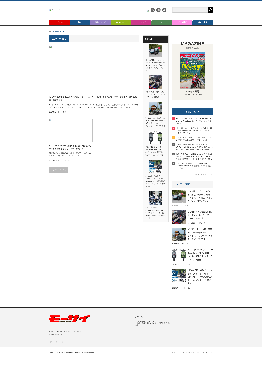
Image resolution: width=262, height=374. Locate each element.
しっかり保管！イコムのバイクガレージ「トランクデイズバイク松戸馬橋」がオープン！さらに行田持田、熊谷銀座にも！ (93, 98)
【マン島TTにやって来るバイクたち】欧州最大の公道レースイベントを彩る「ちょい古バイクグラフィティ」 (155, 65)
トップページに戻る (58, 170)
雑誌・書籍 (202, 22)
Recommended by (201, 174)
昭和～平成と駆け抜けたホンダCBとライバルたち (152, 324)
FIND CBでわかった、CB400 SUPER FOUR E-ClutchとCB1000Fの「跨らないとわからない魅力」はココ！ (155, 213)
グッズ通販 (182, 22)
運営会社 (175, 352)
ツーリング (141, 22)
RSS (61, 341)
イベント (185, 244)
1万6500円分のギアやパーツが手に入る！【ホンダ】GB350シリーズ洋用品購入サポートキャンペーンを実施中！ (155, 181)
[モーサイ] (54, 10)
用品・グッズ (100, 22)
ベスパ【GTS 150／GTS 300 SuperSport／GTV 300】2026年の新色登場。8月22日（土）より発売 (155, 151)
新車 (80, 22)
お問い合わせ (208, 352)
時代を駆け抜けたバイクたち (147, 321)
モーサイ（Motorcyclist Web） (70, 352)
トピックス (59, 22)
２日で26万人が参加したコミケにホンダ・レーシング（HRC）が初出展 (155, 94)
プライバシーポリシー (190, 352)
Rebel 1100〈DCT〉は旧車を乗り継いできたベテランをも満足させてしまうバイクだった (70, 147)
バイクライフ (186, 206)
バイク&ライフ (121, 22)
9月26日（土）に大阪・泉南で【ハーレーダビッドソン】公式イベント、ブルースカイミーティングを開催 (155, 122)
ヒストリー (161, 22)
